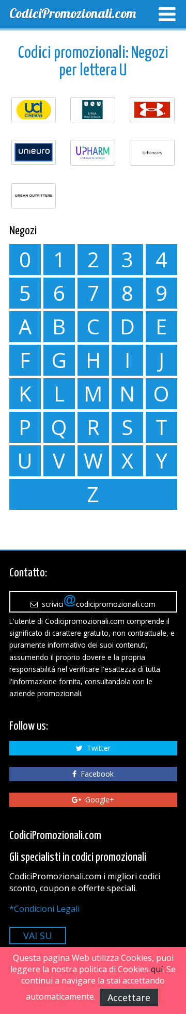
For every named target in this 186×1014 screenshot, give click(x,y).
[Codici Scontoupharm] (92, 152)
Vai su (37, 935)
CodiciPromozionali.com (72, 13)
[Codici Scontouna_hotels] (92, 109)
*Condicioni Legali (44, 908)
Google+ (97, 799)
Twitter (97, 748)
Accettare (128, 997)
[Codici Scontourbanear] (152, 152)
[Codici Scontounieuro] (33, 152)
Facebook (95, 774)
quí (157, 969)
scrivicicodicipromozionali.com (97, 604)
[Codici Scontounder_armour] (152, 109)
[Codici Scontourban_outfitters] (33, 195)
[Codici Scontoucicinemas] (33, 109)
